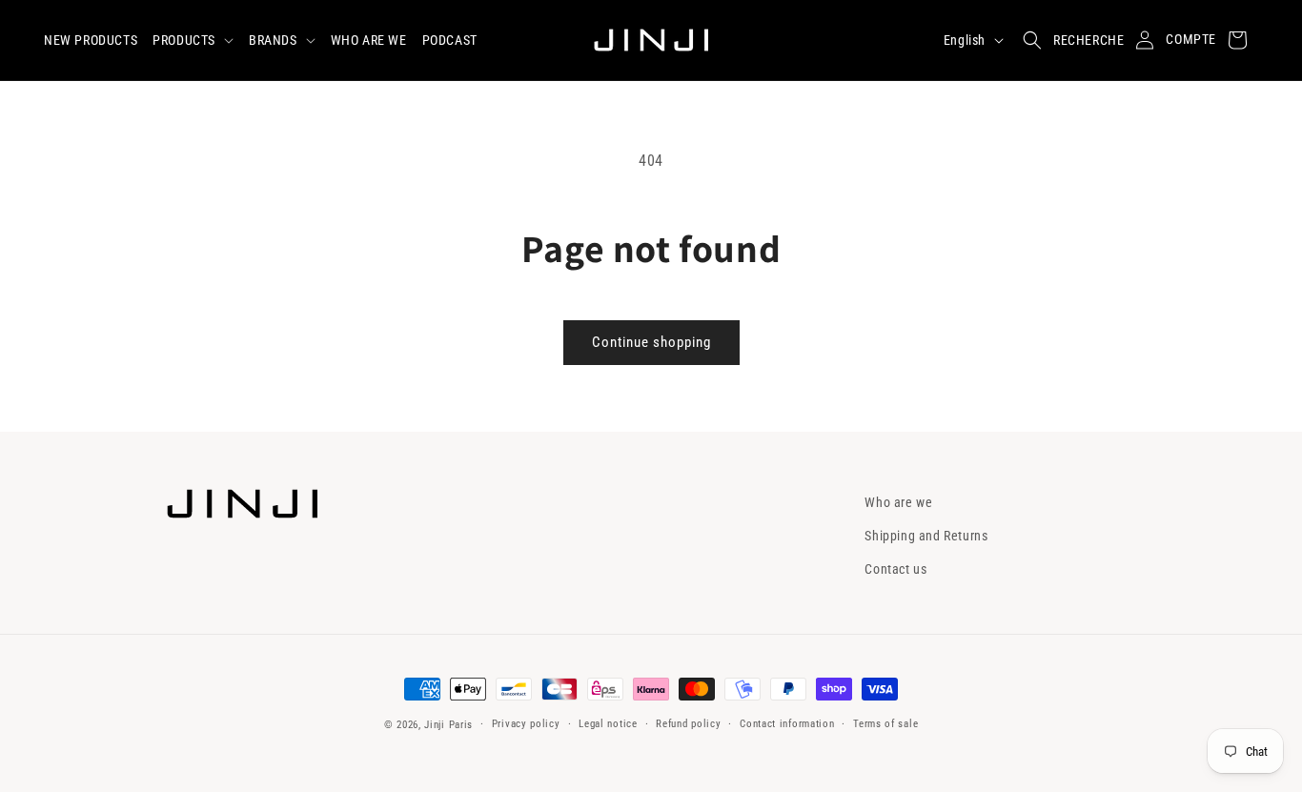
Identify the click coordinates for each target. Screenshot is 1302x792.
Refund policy (688, 724)
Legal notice (608, 724)
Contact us (895, 569)
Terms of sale (885, 724)
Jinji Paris (448, 725)
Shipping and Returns (926, 535)
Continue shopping (651, 342)
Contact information (787, 724)
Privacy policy (526, 724)
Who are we (898, 502)
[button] (193, 40)
